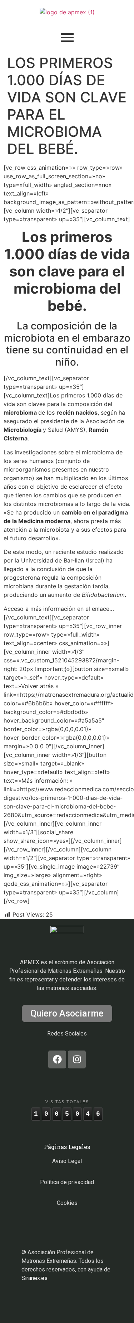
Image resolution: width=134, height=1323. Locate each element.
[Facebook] (57, 1059)
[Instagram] (77, 1059)
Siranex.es (34, 1278)
